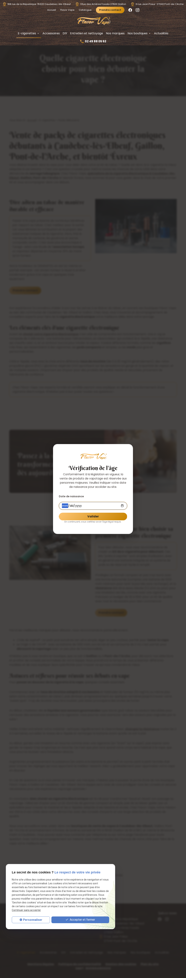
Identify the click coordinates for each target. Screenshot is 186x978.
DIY (65, 33)
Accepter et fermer (82, 919)
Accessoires (51, 33)
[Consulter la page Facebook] (130, 10)
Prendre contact (110, 10)
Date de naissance (71, 496)
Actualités (161, 33)
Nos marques (115, 33)
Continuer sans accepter (26, 910)
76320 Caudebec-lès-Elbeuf (39, 4)
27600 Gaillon (103, 4)
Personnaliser (32, 920)
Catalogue (85, 10)
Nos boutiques (137, 33)
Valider (93, 516)
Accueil (51, 10)
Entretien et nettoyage (86, 33)
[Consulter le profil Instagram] (137, 10)
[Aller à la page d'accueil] (93, 21)
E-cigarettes (27, 33)
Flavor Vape (67, 10)
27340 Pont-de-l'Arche (160, 4)
